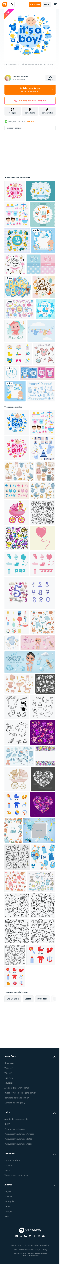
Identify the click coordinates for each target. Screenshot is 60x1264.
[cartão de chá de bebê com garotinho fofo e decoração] (15, 534)
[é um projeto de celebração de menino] (14, 427)
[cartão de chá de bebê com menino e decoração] (16, 313)
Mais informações (14, 128)
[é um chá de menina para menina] (36, 428)
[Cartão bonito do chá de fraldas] (14, 191)
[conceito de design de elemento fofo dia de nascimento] (17, 287)
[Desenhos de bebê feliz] (19, 406)
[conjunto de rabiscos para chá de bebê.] (16, 775)
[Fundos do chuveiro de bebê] (16, 261)
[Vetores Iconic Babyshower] (18, 451)
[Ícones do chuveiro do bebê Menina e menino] (37, 706)
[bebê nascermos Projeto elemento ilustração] (16, 826)
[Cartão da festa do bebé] (19, 212)
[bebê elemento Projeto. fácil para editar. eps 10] (16, 936)
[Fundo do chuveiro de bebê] (40, 311)
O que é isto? (31, 121)
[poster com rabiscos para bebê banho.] (14, 1167)
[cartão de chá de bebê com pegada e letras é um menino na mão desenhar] (35, 493)
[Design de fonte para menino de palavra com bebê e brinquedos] (17, 360)
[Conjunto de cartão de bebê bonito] (18, 337)
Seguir (50, 79)
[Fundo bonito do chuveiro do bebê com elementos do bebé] (15, 497)
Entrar (46, 4)
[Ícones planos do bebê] (18, 474)
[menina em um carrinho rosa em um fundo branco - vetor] (16, 749)
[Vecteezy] (4, 4)
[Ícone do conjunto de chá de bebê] (16, 236)
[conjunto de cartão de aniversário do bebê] (22, 516)
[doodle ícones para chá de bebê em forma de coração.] (16, 1195)
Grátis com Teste (30, 89)
